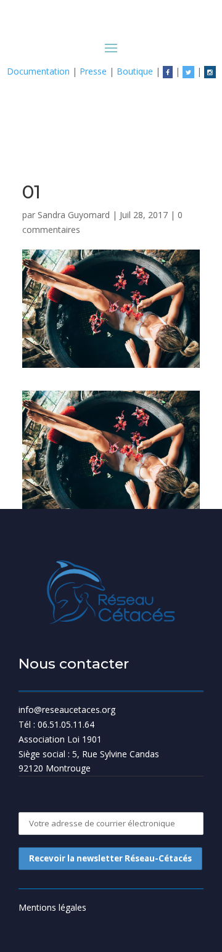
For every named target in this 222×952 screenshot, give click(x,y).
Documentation (38, 71)
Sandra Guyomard (74, 215)
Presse (93, 71)
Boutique (135, 71)
